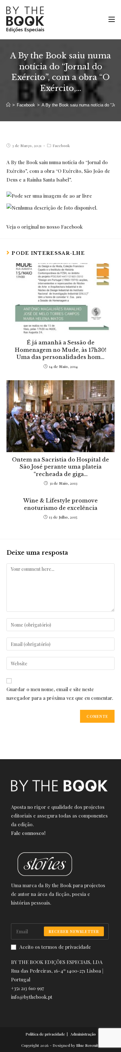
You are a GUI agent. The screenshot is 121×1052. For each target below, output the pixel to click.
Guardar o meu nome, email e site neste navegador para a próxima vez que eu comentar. (59, 693)
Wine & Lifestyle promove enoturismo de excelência (60, 504)
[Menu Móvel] (109, 19)
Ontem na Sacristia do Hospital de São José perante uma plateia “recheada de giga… (60, 466)
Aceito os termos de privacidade (55, 947)
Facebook (61, 145)
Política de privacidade (45, 1034)
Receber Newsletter (74, 931)
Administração (83, 1034)
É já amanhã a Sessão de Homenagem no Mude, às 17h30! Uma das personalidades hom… (60, 349)
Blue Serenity (88, 1045)
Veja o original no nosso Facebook (44, 226)
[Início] (8, 105)
